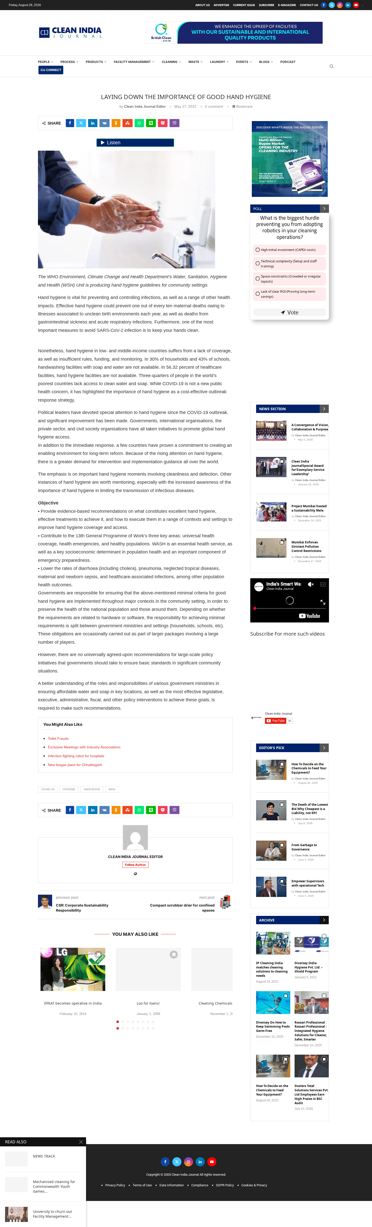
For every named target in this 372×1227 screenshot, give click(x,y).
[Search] (331, 66)
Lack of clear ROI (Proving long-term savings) (288, 293)
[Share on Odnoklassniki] (116, 123)
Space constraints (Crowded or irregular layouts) (291, 278)
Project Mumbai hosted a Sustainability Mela (309, 508)
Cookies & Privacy (254, 1185)
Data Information (171, 1185)
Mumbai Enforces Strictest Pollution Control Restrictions (306, 546)
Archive (267, 920)
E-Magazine (287, 5)
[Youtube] (356, 5)
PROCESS (67, 62)
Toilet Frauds (58, 738)
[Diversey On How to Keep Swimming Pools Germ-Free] (273, 1002)
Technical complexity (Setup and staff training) (289, 263)
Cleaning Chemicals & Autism (224, 1003)
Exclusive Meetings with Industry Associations (84, 747)
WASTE (193, 62)
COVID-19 (47, 789)
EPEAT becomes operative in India (73, 1003)
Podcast (288, 62)
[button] (47, 988)
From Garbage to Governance (304, 847)
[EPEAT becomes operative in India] (72, 969)
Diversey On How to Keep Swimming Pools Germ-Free (273, 1027)
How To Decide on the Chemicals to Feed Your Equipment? (309, 768)
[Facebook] (324, 5)
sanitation (92, 789)
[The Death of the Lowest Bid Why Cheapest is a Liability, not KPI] (271, 810)
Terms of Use (142, 1185)
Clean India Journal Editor (145, 106)
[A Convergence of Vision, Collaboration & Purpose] (271, 431)
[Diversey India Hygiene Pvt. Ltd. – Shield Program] (312, 943)
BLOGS (264, 62)
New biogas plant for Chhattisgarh (75, 765)
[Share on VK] (104, 123)
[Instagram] (340, 5)
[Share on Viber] (174, 123)
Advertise (221, 5)
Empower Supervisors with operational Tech (308, 883)
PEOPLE (44, 62)
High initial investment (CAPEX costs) (288, 250)
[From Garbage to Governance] (271, 851)
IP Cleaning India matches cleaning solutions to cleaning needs (272, 969)
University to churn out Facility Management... (52, 1214)
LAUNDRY (217, 62)
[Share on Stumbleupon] (127, 123)
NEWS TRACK (44, 1156)
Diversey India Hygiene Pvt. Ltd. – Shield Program (309, 967)
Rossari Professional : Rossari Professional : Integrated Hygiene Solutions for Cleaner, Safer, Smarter (311, 1031)
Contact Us (309, 5)
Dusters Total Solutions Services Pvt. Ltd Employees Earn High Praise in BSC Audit (311, 1094)
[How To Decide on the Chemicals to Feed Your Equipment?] (271, 770)
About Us (202, 5)
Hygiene (69, 789)
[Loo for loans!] (148, 969)
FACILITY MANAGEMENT (132, 62)
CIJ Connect (50, 70)
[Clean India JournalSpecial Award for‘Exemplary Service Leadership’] (271, 467)
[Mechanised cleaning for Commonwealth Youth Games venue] (16, 1184)
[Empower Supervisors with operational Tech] (271, 887)
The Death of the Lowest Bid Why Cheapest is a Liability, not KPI (310, 809)
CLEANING (169, 62)
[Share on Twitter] (81, 123)
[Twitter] (332, 5)
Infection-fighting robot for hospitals (76, 756)
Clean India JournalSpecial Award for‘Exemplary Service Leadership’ (308, 467)
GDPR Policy (225, 1185)
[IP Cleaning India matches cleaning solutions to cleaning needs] (273, 943)
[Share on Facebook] (70, 123)
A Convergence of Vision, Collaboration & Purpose (310, 427)
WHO (112, 789)
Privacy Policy (115, 1185)
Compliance (199, 1185)
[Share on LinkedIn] (92, 123)
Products (94, 62)
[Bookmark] (98, 954)
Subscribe (266, 5)
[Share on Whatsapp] (139, 123)
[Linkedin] (348, 5)
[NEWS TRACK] (16, 1159)
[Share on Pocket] (163, 123)
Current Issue (244, 5)
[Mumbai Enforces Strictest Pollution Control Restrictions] (271, 548)
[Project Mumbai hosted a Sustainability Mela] (271, 512)
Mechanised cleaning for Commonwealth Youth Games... (54, 1186)
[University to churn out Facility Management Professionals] (16, 1214)
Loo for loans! (148, 1003)
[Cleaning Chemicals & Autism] (223, 969)
